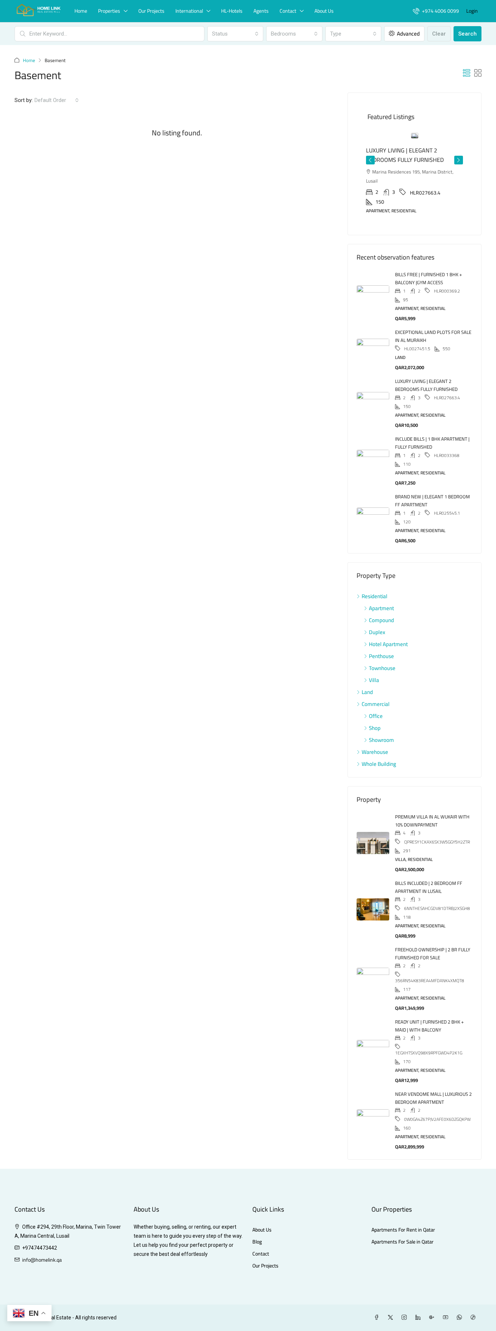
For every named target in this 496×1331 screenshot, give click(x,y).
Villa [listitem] (374, 661)
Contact (288, 11)
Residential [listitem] (374, 577)
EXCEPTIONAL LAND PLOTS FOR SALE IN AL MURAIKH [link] (433, 317)
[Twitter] (392, 1299)
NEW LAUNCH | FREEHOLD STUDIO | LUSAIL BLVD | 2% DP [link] (411, 155)
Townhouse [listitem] (382, 649)
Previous (370, 154)
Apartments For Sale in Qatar (402, 1223)
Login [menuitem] (472, 11)
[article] (414, 169)
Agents (261, 11)
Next (458, 154)
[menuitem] (436, 11)
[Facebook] (378, 1299)
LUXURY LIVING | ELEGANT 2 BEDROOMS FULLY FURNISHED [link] (426, 366)
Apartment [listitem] (381, 589)
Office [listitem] (376, 697)
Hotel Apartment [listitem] (388, 625)
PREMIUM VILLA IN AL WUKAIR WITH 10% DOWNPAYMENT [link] (432, 802)
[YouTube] (447, 1299)
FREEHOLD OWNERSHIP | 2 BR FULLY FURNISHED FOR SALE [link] (432, 935)
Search (467, 33)
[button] (466, 73)
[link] (414, 135)
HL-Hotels (232, 11)
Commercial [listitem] (376, 685)
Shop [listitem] (375, 709)
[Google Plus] (433, 1299)
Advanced (408, 33)
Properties (109, 11)
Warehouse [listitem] (375, 733)
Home (80, 11)
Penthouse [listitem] (381, 637)
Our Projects (151, 11)
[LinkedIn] (419, 1299)
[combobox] (235, 33)
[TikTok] (475, 1299)
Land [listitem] (367, 673)
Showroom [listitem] (381, 721)
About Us (324, 11)
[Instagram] (406, 1299)
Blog (257, 1223)
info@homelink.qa (42, 1241)
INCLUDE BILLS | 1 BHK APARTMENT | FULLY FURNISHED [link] (432, 424)
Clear (439, 33)
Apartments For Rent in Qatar (403, 1211)
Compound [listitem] (381, 601)
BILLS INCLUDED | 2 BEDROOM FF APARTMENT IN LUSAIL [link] (428, 868)
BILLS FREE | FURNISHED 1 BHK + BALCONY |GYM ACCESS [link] (428, 260)
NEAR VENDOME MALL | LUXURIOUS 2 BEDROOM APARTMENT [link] (433, 1079)
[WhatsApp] (461, 1299)
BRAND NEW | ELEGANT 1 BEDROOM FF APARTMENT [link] (432, 482)
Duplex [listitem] (377, 613)
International (189, 11)
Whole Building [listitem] (379, 745)
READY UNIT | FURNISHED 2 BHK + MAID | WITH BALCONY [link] (429, 1007)
